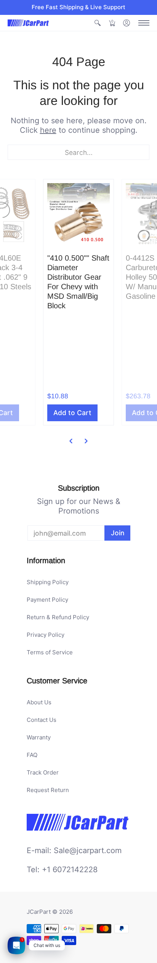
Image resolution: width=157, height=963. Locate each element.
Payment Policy (47, 599)
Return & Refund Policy (58, 617)
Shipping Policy (48, 582)
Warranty (39, 737)
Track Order (43, 772)
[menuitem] (97, 23)
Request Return (48, 790)
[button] (97, 23)
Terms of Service (50, 652)
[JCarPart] (29, 23)
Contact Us (41, 719)
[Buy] (78, 214)
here (48, 130)
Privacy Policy (45, 634)
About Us (39, 702)
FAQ (32, 754)
